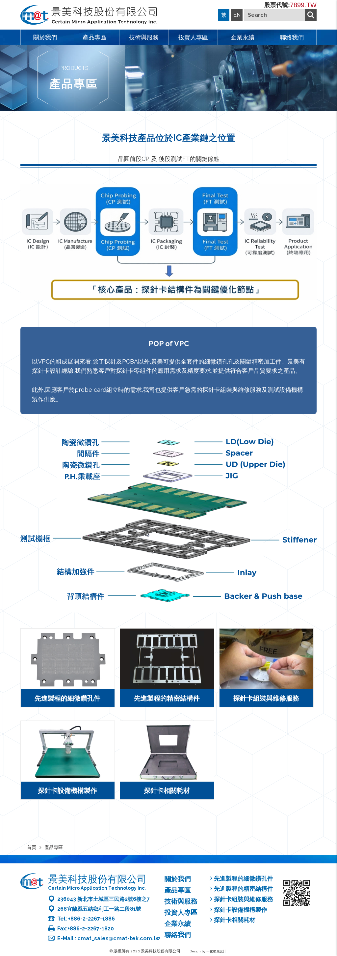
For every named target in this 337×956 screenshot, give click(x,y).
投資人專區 (193, 37)
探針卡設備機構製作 (240, 909)
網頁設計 (219, 951)
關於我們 (45, 37)
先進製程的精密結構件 (243, 888)
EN (237, 15)
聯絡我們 (292, 37)
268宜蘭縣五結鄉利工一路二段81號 (99, 909)
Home (331, 910)
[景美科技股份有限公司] (88, 15)
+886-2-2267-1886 (91, 919)
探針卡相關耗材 (234, 919)
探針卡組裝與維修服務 (243, 899)
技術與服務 (144, 37)
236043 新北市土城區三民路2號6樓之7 (103, 899)
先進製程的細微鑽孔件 (243, 878)
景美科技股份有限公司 (97, 879)
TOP (331, 926)
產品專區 (94, 37)
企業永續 (242, 37)
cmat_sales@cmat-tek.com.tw (118, 938)
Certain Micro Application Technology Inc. (97, 888)
